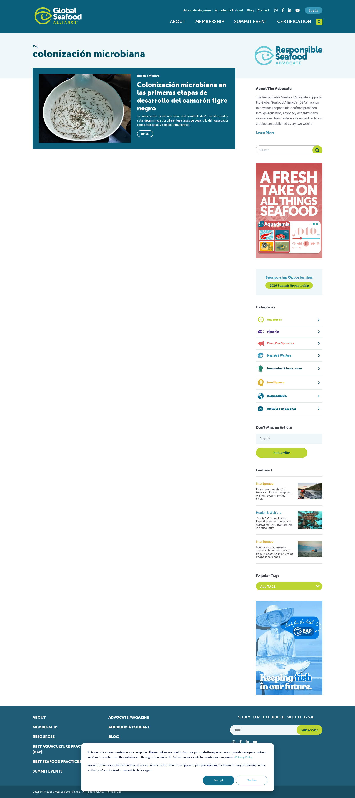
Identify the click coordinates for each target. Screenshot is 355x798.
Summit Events (47, 771)
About (177, 21)
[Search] (317, 150)
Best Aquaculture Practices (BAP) (62, 749)
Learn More (265, 132)
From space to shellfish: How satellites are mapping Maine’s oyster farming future (273, 494)
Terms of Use (113, 791)
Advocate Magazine (197, 10)
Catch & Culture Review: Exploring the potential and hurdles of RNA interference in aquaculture (274, 523)
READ (145, 133)
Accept (218, 780)
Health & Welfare (268, 513)
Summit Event (250, 21)
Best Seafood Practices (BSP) (62, 761)
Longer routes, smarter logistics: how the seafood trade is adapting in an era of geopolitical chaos (274, 552)
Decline (252, 780)
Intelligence (264, 484)
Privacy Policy (243, 757)
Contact (263, 10)
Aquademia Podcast (229, 10)
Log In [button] (313, 10)
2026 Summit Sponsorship (289, 285)
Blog (250, 10)
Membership (209, 21)
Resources (44, 736)
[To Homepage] (58, 16)
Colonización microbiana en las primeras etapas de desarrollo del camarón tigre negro (182, 96)
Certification (294, 21)
